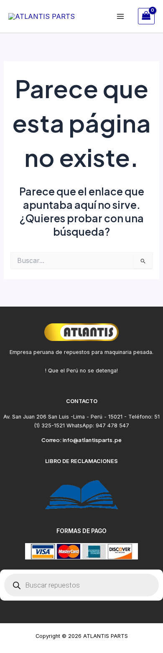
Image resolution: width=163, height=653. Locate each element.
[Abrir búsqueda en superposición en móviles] (81, 585)
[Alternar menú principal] (121, 16)
